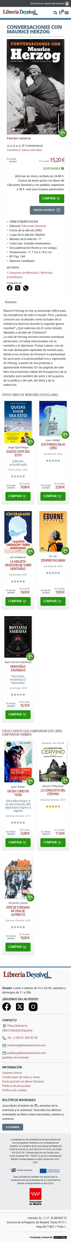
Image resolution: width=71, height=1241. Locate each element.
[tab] (11, 303)
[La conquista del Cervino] (53, 761)
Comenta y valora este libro (24, 150)
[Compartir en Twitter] (18, 288)
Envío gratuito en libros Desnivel (23, 1081)
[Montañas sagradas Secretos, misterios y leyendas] (18, 637)
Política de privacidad (16, 1086)
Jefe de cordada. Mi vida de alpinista (17, 910)
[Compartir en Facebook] (10, 288)
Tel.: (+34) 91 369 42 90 (22, 1038)
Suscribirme (12, 1127)
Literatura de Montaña (23, 273)
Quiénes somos (12, 1073)
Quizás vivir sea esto (18, 453)
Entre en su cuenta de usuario (48, 3)
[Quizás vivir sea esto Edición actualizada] (18, 422)
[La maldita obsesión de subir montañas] (18, 532)
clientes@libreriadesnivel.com (26, 1045)
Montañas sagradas (18, 668)
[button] (55, 12)
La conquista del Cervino (53, 792)
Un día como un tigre (18, 793)
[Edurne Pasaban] (53, 531)
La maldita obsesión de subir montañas (18, 565)
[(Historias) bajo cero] (53, 418)
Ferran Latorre (19, 138)
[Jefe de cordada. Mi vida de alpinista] (18, 878)
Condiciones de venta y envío (21, 1077)
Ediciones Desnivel (34, 226)
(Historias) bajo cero (53, 446)
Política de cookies (14, 1090)
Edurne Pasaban (53, 560)
